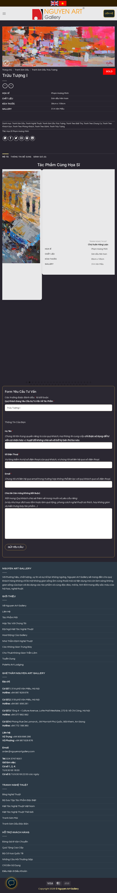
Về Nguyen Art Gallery (14, 605)
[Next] (113, 277)
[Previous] (4, 277)
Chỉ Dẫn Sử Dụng (11, 865)
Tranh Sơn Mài (10, 818)
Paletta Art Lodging (13, 664)
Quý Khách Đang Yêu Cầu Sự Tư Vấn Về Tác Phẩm (29, 401)
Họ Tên (9, 431)
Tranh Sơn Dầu (22, 70)
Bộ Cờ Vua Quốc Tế (12, 853)
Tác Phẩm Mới (10, 617)
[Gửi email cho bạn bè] (21, 138)
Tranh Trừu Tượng (57, 127)
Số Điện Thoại (12, 454)
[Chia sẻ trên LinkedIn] (32, 138)
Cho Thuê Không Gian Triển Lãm (19, 653)
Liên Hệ (6, 611)
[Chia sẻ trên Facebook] (10, 138)
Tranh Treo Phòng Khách (23, 127)
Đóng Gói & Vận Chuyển (15, 841)
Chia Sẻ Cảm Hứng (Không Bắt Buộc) (22, 493)
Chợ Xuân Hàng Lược (59, 244)
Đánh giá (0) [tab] (40, 156)
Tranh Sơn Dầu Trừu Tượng (44, 70)
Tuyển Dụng (8, 658)
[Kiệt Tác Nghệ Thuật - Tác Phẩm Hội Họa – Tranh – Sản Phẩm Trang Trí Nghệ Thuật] (58, 13)
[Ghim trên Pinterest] (27, 138)
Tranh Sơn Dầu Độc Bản (15, 824)
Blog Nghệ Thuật (11, 794)
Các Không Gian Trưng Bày (17, 647)
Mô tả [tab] (5, 156)
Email (8, 474)
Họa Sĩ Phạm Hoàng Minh (17, 131)
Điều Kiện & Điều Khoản (14, 871)
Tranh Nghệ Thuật (34, 124)
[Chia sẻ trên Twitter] (16, 138)
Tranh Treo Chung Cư (93, 124)
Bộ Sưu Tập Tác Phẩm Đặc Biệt (19, 800)
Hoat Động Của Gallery (14, 635)
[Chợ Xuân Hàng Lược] (59, 204)
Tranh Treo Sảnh (42, 127)
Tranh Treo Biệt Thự (74, 124)
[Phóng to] (6, 63)
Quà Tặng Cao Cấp (12, 847)
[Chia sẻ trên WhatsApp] (5, 138)
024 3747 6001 (14, 758)
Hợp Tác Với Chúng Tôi (14, 623)
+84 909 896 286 (22, 736)
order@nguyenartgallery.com (18, 751)
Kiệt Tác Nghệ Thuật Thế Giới (17, 812)
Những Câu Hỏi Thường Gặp (17, 859)
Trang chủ (7, 70)
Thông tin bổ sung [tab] (21, 156)
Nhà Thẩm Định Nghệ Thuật (17, 641)
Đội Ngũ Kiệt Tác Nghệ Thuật (17, 629)
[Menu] (4, 13)
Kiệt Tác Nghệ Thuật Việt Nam (18, 806)
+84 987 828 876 (24, 740)
